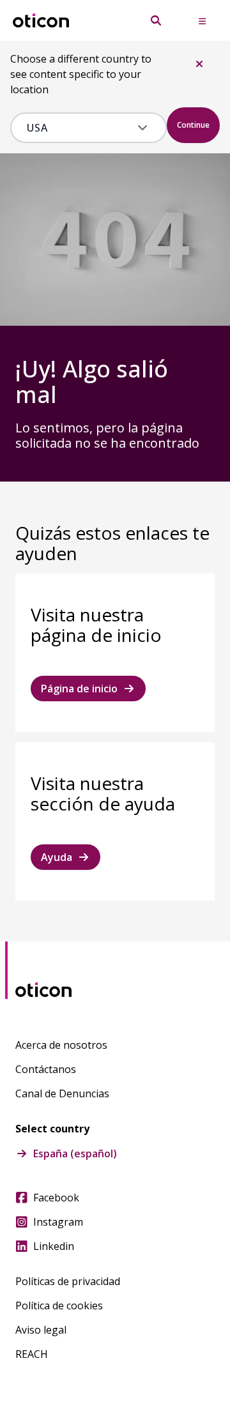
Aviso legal (40, 1329)
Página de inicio (79, 688)
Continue (193, 124)
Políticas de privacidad (67, 1281)
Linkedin (53, 1246)
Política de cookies (59, 1305)
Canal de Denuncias (62, 1093)
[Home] (41, 20)
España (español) (75, 1153)
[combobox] (79, 128)
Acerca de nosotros (61, 1045)
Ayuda (56, 857)
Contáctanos (45, 1069)
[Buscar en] (155, 20)
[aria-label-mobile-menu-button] (201, 20)
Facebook (56, 1197)
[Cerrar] (199, 64)
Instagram (58, 1221)
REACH (31, 1354)
